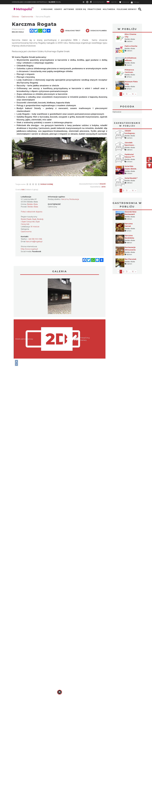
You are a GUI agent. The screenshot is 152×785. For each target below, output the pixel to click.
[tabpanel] (59, 296)
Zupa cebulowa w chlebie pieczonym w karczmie (42, 94)
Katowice (127, 119)
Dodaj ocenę (46, 184)
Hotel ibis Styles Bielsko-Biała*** (131, 183)
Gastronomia (26, 232)
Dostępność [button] (98, 2)
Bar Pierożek (130, 274)
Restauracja (74, 199)
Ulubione (125, 2)
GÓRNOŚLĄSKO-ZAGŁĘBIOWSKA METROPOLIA (29, 2)
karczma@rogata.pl (34, 241)
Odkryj (58, 9)
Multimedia (109, 9)
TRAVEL (55, 2)
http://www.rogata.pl (29, 249)
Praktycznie (94, 9)
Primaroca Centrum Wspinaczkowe (131, 72)
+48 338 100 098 (35, 239)
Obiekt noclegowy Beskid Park (130, 148)
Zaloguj (136, 2)
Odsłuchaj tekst (72, 31)
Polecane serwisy (127, 9)
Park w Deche (131, 46)
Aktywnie (69, 9)
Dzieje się (81, 9)
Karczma (65, 199)
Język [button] (113, 2)
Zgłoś (102, 184)
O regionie (47, 9)
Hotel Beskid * (131, 193)
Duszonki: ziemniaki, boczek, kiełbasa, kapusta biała (43, 103)
